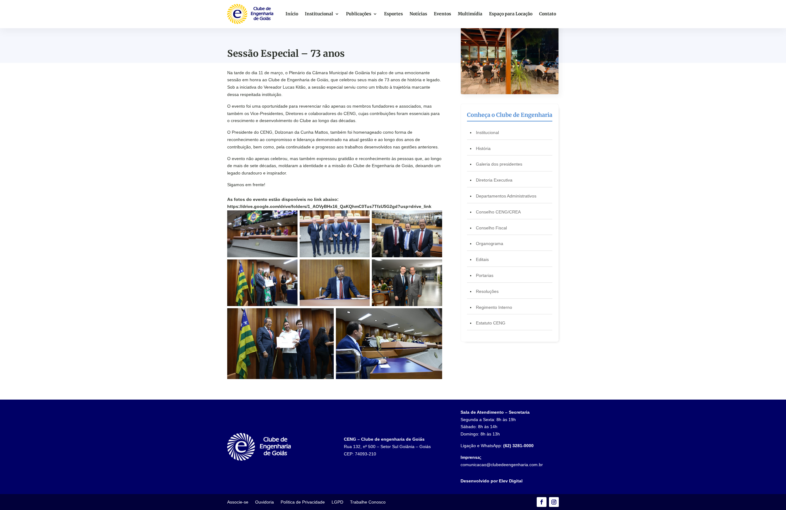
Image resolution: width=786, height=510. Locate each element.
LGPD (337, 502)
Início (292, 14)
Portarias (484, 275)
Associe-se (237, 502)
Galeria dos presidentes (499, 164)
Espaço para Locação (510, 14)
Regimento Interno (494, 307)
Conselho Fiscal (491, 227)
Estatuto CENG (490, 322)
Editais (482, 259)
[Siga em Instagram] (554, 502)
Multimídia (470, 14)
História (483, 148)
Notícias (418, 14)
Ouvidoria (264, 502)
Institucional (319, 14)
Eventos (442, 14)
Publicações (358, 14)
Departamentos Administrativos (506, 196)
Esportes (393, 14)
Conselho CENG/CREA (498, 211)
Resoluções (487, 291)
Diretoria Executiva (494, 180)
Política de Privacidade (303, 502)
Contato (547, 14)
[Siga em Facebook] (542, 502)
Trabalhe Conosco (368, 502)
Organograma (489, 243)
